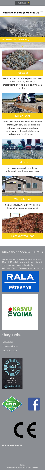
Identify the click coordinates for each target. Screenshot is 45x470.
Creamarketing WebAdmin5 (27, 467)
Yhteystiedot (22, 199)
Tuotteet (22, 72)
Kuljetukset (22, 116)
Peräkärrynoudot (22, 235)
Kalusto (23, 162)
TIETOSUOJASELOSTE (12, 445)
